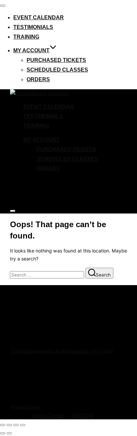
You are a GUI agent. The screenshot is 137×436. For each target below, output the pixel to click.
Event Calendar (38, 17)
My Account (31, 50)
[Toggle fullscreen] (9, 425)
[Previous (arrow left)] (2, 433)
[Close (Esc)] (22, 425)
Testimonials (33, 27)
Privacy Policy (25, 407)
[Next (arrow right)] (9, 433)
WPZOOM (82, 415)
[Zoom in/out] (2, 425)
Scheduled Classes (57, 70)
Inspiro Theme (47, 415)
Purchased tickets (56, 60)
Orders (38, 79)
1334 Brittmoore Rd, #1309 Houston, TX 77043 (61, 351)
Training (26, 37)
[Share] (16, 425)
